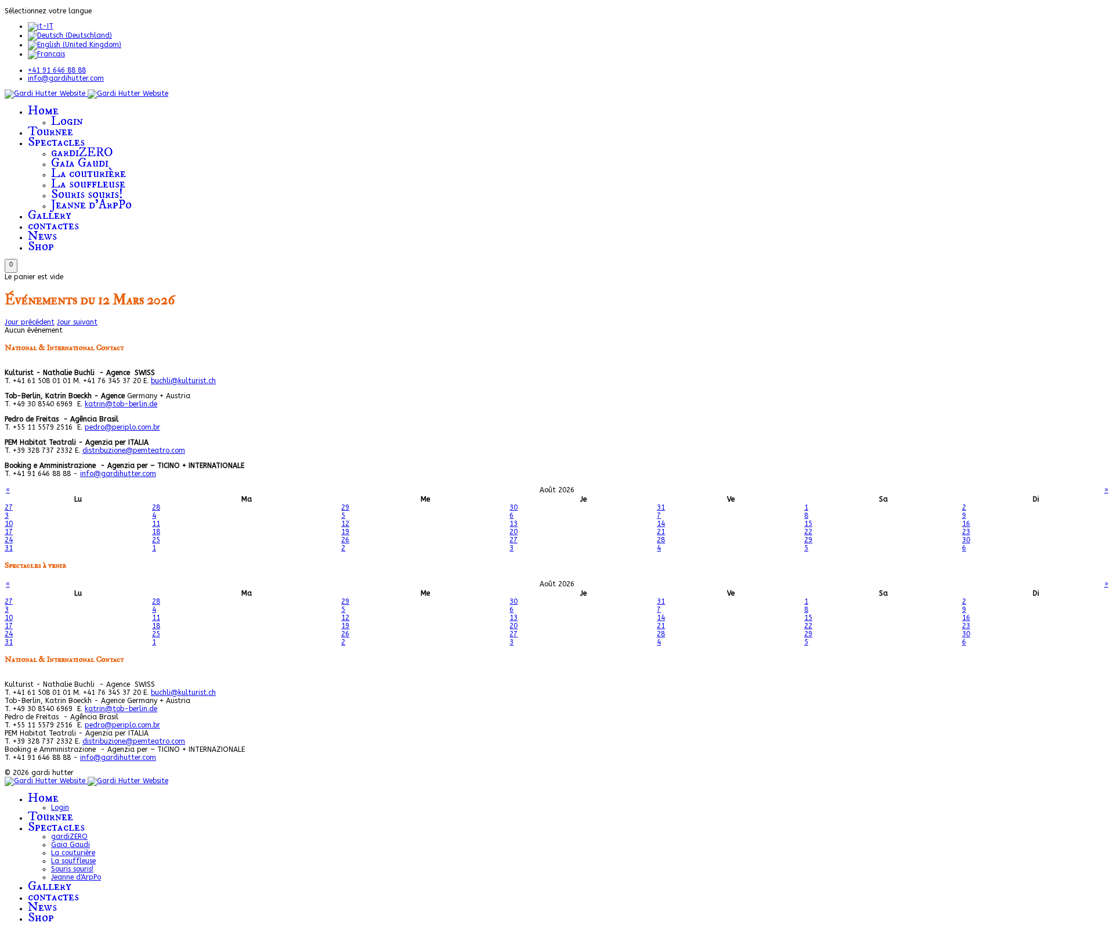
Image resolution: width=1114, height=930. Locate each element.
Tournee (50, 131)
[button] (11, 266)
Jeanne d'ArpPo (91, 204)
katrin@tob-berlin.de (121, 404)
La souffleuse (88, 184)
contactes (53, 225)
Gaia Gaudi (79, 163)
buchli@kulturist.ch (183, 381)
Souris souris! (87, 194)
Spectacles (56, 142)
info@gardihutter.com (66, 78)
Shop (41, 246)
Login (67, 121)
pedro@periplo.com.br (122, 427)
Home (43, 110)
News (42, 236)
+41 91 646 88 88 (57, 70)
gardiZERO (82, 152)
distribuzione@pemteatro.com (133, 450)
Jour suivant (77, 322)
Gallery (49, 215)
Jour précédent (30, 322)
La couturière (88, 173)
